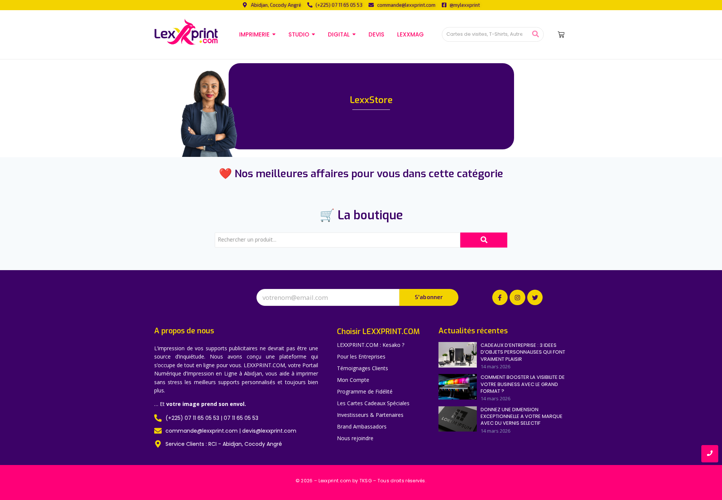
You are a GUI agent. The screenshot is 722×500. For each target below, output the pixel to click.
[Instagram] (517, 297)
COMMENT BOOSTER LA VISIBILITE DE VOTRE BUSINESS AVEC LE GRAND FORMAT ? (523, 384)
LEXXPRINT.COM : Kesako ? (370, 344)
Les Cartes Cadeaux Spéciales (373, 403)
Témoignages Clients (362, 368)
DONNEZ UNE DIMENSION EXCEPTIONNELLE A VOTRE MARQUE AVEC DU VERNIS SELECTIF (522, 416)
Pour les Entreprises (361, 356)
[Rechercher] (535, 34)
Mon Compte (353, 379)
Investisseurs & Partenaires (370, 414)
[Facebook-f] (500, 297)
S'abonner (429, 297)
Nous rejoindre (355, 438)
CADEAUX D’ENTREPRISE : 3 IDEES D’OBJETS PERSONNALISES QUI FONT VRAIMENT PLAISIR (523, 352)
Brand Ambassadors (362, 426)
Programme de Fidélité (365, 391)
